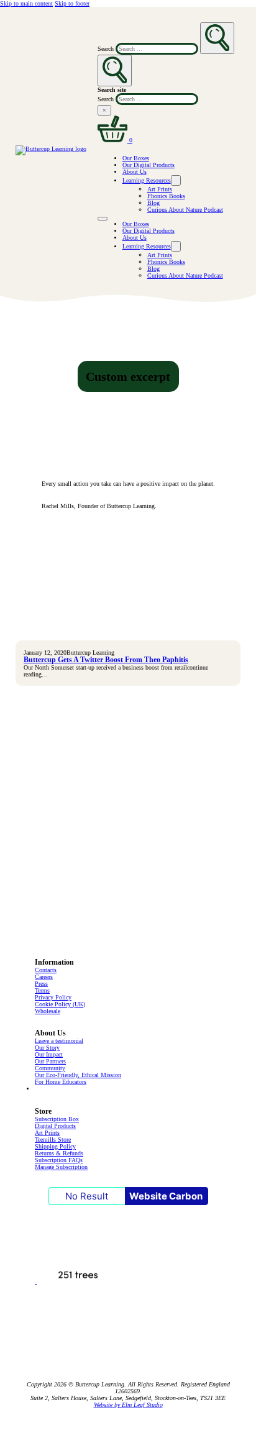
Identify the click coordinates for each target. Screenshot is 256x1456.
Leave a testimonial (59, 1040)
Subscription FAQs (59, 1160)
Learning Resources (146, 180)
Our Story (47, 1047)
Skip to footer (72, 3)
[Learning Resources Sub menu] (176, 180)
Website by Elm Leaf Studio (128, 1404)
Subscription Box (57, 1119)
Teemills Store (53, 1139)
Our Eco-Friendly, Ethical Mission (78, 1075)
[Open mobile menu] (102, 219)
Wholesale (47, 1011)
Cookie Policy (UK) (60, 1004)
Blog (153, 202)
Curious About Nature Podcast (185, 209)
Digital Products (55, 1125)
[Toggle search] (115, 70)
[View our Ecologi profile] (77, 1281)
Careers (44, 976)
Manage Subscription (61, 1166)
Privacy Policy (53, 997)
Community (50, 1068)
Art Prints (159, 189)
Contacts (46, 970)
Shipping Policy (55, 1146)
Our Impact (49, 1054)
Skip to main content (26, 3)
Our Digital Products (148, 165)
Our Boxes (135, 158)
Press (41, 983)
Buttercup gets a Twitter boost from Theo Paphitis (106, 660)
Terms (42, 990)
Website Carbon (166, 1196)
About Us (134, 171)
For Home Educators (60, 1081)
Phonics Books (166, 196)
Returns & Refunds (59, 1153)
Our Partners (50, 1061)
